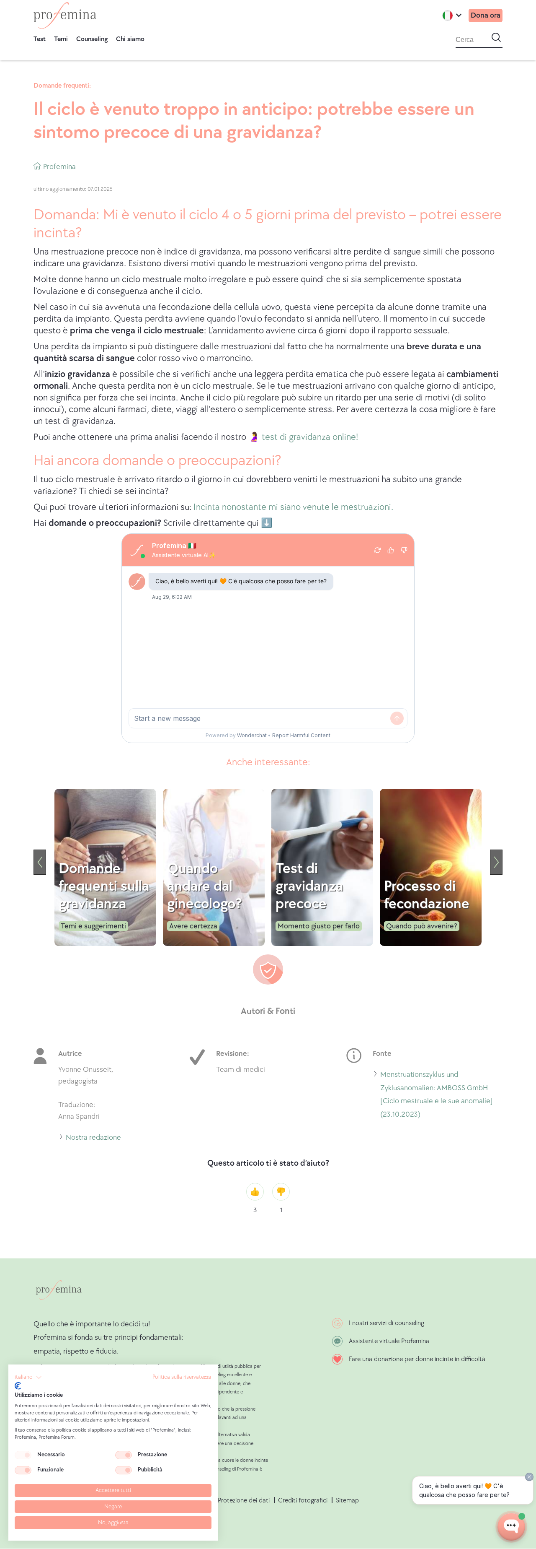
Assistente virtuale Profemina (389, 1341)
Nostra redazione (93, 1138)
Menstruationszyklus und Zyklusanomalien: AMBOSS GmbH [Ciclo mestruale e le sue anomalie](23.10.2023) (436, 1095)
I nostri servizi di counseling (386, 1323)
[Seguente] (496, 862)
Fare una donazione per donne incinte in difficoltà (417, 1359)
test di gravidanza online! (310, 437)
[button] (28, 1377)
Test (40, 39)
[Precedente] (40, 862)
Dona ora (485, 15)
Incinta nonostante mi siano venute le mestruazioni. (293, 507)
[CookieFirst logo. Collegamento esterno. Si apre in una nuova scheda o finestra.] (18, 1386)
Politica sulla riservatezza (181, 1377)
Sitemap (347, 1501)
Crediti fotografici (302, 1501)
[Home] (65, 15)
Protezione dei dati (244, 1501)
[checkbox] (23, 1455)
